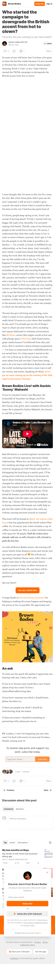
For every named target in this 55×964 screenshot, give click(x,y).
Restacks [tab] (20, 809)
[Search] (50, 842)
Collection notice (27, 945)
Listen (49, 43)
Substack (14, 958)
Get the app (40, 951)
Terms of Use (42, 920)
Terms (45, 942)
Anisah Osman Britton (18, 42)
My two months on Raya (15, 850)
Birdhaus (10, 335)
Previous (10, 790)
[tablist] (13, 809)
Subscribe (39, 4)
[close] (47, 872)
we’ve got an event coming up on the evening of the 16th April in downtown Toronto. (27, 375)
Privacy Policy (29, 925)
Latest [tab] (12, 842)
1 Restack (25, 771)
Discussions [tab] (23, 842)
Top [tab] (5, 842)
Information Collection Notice (36, 922)
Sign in (49, 4)
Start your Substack (20, 951)
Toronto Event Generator (32, 597)
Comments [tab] (8, 809)
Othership (25, 338)
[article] (27, 856)
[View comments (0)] (14, 51)
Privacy (37, 942)
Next (46, 790)
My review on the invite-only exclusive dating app (19, 855)
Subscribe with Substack (29, 913)
